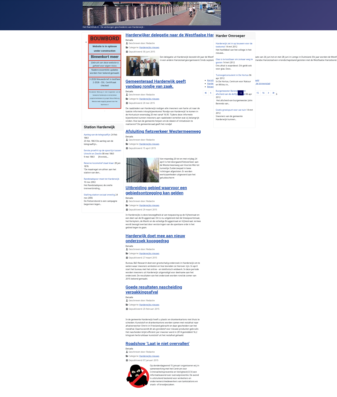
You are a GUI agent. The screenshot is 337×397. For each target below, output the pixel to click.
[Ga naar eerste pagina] (206, 92)
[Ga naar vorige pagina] (210, 92)
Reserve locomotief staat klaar (99, 163)
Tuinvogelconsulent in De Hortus (232, 75)
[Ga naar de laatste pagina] (273, 92)
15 (257, 92)
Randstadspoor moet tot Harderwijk (101, 178)
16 (263, 92)
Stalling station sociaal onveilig (99, 194)
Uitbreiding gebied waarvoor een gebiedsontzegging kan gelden (156, 190)
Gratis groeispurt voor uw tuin (231, 109)
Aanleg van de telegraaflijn (97, 134)
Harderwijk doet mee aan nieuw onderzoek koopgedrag (155, 238)
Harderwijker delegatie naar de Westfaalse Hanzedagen (178, 34)
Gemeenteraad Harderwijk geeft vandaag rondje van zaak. (156, 84)
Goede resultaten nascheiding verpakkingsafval (154, 290)
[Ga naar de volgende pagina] (268, 92)
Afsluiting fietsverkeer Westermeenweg (163, 131)
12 (240, 92)
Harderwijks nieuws (149, 47)
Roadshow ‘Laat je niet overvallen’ (157, 343)
